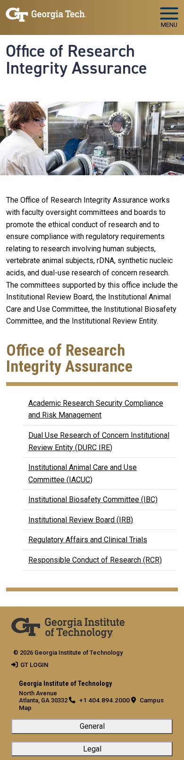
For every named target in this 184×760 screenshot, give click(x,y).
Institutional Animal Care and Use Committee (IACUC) (82, 473)
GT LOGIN (34, 664)
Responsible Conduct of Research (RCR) (95, 559)
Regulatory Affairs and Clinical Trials (87, 539)
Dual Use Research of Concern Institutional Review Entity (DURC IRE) (98, 441)
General (92, 726)
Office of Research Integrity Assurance (76, 60)
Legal (92, 748)
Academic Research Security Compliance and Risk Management (95, 409)
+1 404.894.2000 (104, 700)
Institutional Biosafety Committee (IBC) (93, 499)
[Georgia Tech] (68, 624)
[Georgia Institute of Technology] (46, 13)
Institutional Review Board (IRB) (80, 519)
